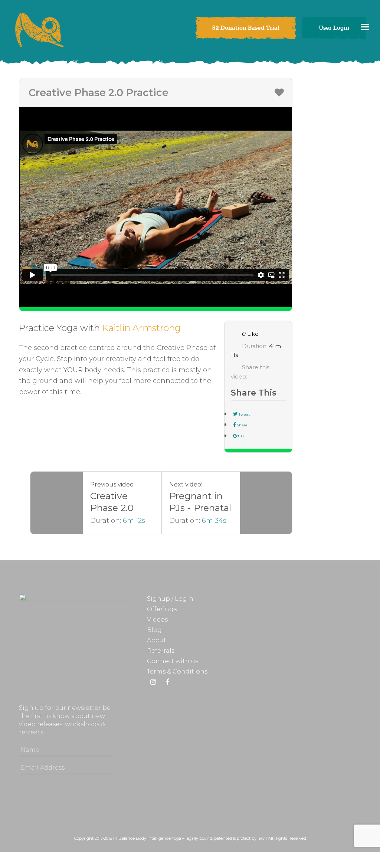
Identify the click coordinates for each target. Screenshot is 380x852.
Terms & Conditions (177, 671)
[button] (365, 26)
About (156, 640)
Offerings (162, 609)
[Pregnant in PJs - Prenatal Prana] (266, 503)
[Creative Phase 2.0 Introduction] (56, 503)
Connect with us (172, 661)
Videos (157, 619)
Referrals (160, 650)
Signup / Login (170, 598)
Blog (154, 629)
